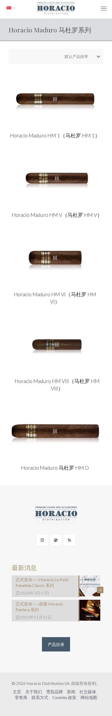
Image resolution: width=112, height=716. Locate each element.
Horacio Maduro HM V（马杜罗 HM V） (57, 215)
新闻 (71, 691)
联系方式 (40, 697)
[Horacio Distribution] (56, 7)
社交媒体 (87, 691)
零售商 (21, 697)
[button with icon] (42, 540)
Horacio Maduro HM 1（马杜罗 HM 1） (55, 135)
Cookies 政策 (64, 697)
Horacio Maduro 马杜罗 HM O (55, 467)
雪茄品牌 (54, 691)
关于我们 (33, 691)
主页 (17, 691)
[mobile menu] (103, 8)
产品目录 (56, 644)
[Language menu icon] (11, 8)
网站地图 (88, 697)
